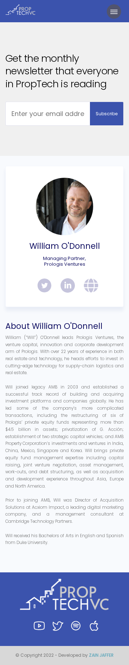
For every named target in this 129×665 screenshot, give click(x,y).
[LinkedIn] (65, 286)
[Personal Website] (88, 286)
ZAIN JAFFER (101, 655)
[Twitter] (42, 286)
